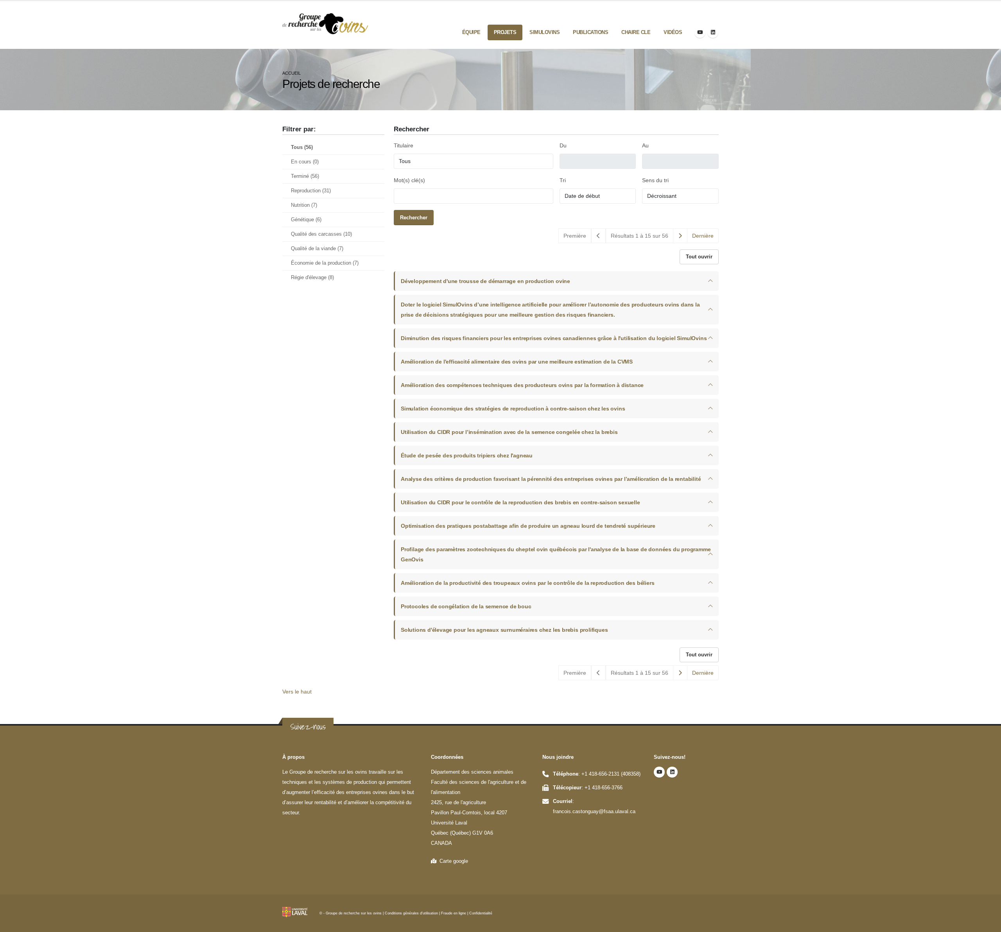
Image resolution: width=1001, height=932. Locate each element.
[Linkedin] (712, 32)
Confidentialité (480, 913)
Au (645, 145)
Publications (590, 32)
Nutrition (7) (304, 205)
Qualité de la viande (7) (317, 248)
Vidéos (673, 32)
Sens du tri (655, 180)
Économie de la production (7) (325, 263)
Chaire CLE (635, 32)
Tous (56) (302, 147)
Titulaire (403, 145)
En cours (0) (305, 162)
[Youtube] (699, 32)
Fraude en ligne (453, 913)
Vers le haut (297, 691)
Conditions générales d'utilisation (411, 913)
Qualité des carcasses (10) (321, 234)
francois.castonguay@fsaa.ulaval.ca (594, 811)
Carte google (452, 861)
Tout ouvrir (699, 257)
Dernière (703, 236)
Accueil (291, 73)
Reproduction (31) (311, 191)
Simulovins (544, 32)
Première (574, 236)
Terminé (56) (305, 176)
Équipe (471, 32)
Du (563, 145)
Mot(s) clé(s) (409, 180)
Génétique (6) (306, 219)
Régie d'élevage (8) (312, 277)
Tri (563, 180)
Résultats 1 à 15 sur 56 (639, 236)
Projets (505, 32)
